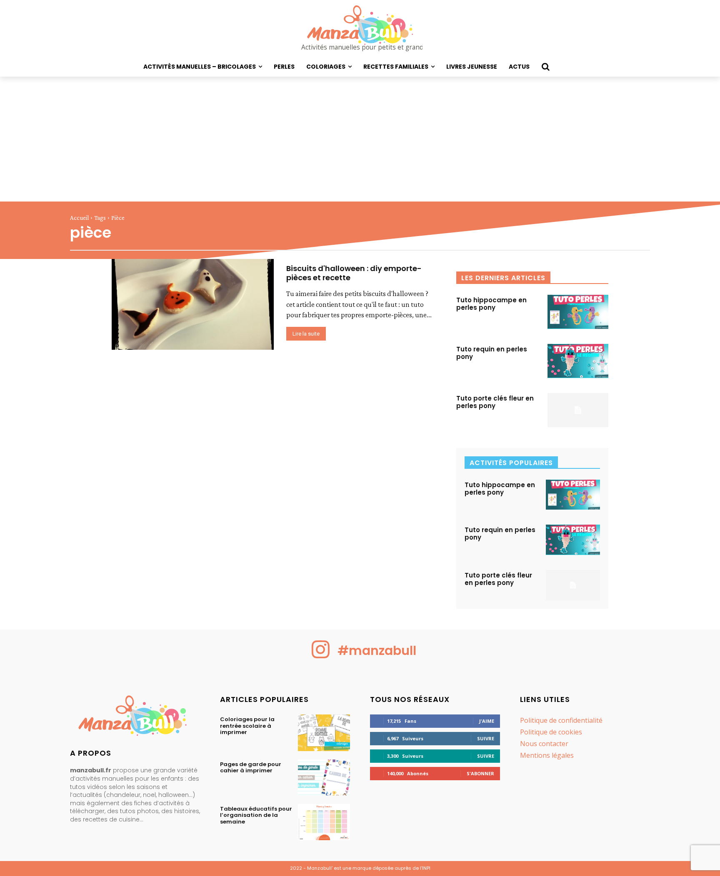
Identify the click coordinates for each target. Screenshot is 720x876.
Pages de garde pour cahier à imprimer (250, 767)
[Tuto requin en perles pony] (578, 361)
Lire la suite (306, 334)
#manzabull (377, 650)
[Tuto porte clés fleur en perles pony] (578, 410)
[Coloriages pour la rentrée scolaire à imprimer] (324, 732)
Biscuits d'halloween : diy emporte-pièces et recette (354, 273)
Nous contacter (544, 743)
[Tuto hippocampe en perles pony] (578, 312)
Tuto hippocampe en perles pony (491, 304)
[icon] (321, 655)
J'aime (486, 721)
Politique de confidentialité (561, 720)
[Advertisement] (360, 139)
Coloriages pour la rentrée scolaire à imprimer (247, 725)
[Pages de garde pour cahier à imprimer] (324, 777)
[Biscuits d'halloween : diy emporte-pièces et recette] (193, 304)
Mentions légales (547, 755)
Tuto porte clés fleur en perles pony (495, 402)
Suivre (485, 738)
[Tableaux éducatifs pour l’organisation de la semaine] (324, 822)
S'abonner (480, 773)
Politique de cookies (551, 732)
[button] (545, 67)
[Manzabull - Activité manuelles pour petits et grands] (135, 717)
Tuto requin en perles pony (491, 353)
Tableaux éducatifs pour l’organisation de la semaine (256, 815)
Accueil (79, 217)
